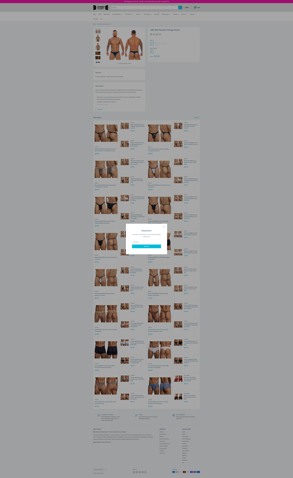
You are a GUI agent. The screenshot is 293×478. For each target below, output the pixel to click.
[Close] (164, 227)
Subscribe (146, 246)
